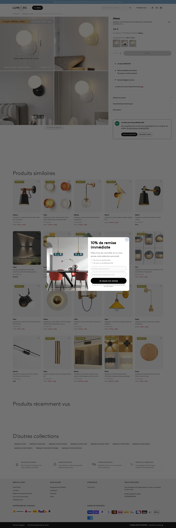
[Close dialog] (127, 239)
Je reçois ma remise (108, 281)
